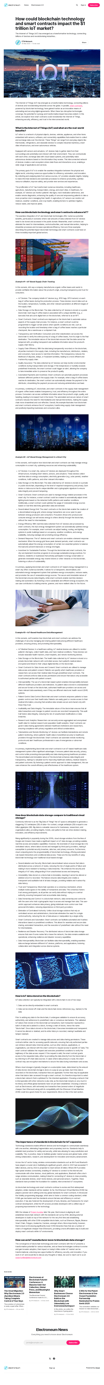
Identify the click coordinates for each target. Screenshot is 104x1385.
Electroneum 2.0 (37, 5)
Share (84, 42)
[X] (50, 1359)
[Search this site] (77, 5)
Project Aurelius (37, 1212)
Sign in (83, 5)
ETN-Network (27, 41)
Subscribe (94, 5)
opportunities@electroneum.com (28, 1258)
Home (26, 5)
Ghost (97, 1368)
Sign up (52, 1368)
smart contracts (76, 106)
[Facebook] (54, 1359)
